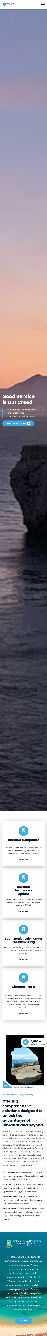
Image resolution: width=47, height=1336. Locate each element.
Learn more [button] (23, 859)
